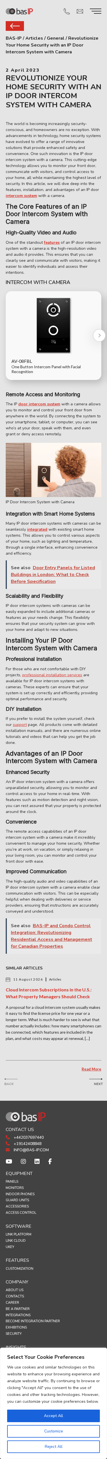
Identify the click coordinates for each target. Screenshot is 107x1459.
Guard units (17, 1200)
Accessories (17, 1206)
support (20, 724)
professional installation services (52, 675)
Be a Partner (18, 1309)
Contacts (15, 1296)
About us (14, 1290)
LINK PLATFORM (18, 1234)
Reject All (53, 1446)
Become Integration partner (33, 1321)
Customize (53, 1431)
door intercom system (39, 404)
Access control (21, 1212)
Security (14, 1333)
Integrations (18, 1315)
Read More (91, 1069)
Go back (15, 26)
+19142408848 (27, 1143)
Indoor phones (20, 1194)
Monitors (15, 1188)
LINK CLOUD (16, 1240)
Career (12, 1302)
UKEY (10, 1247)
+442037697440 (28, 1137)
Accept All (53, 1415)
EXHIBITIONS (16, 1327)
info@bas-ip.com (31, 1150)
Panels (12, 1181)
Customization (19, 1268)
